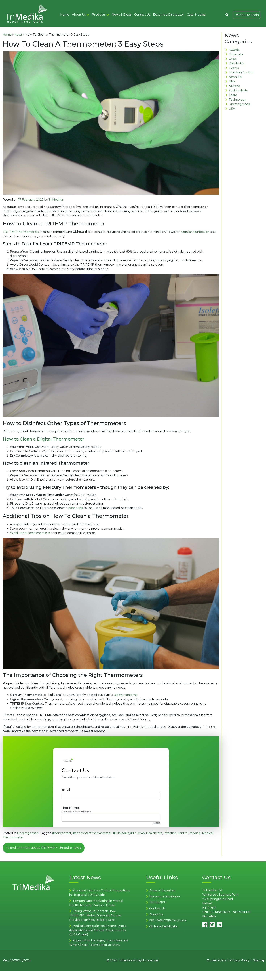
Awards (234, 49)
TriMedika (55, 199)
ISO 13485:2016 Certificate (167, 920)
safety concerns (125, 695)
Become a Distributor (168, 14)
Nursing (234, 86)
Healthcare (154, 833)
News (18, 34)
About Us (79, 14)
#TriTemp (137, 833)
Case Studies (196, 14)
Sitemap (259, 960)
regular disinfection (195, 232)
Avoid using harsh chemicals (30, 533)
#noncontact (61, 833)
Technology (237, 99)
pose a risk (76, 508)
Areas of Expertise (162, 890)
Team (233, 95)
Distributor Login (246, 15)
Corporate (236, 54)
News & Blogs (121, 14)
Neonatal (235, 77)
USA (232, 108)
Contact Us (142, 14)
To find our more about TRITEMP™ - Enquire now (43, 847)
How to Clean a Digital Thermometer (43, 439)
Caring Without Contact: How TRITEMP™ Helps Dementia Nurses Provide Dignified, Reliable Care (95, 915)
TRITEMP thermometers (21, 232)
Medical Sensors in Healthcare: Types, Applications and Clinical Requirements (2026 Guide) (97, 930)
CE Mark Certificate (163, 926)
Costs (232, 59)
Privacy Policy (240, 960)
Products (98, 14)
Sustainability (238, 90)
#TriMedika (121, 833)
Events (234, 68)
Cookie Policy (216, 960)
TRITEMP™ (157, 902)
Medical (195, 833)
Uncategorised (27, 833)
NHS (232, 81)
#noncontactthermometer (92, 833)
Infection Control (176, 833)
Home (64, 14)
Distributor (236, 63)
